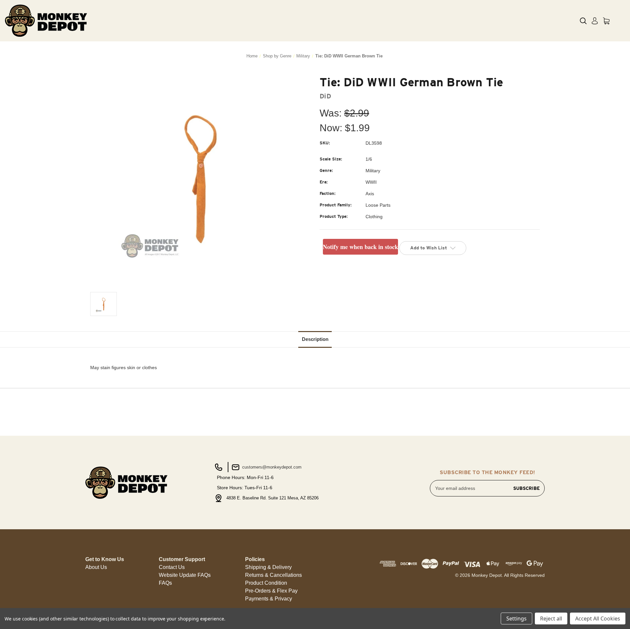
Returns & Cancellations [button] (273, 575)
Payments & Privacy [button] (268, 598)
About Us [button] (96, 567)
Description (315, 339)
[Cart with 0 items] (606, 21)
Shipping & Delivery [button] (268, 567)
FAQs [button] (165, 583)
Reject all (551, 618)
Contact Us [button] (172, 567)
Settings (516, 618)
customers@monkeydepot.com (271, 467)
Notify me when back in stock (360, 246)
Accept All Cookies (597, 618)
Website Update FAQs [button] (185, 575)
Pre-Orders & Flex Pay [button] (271, 591)
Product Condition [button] (266, 583)
